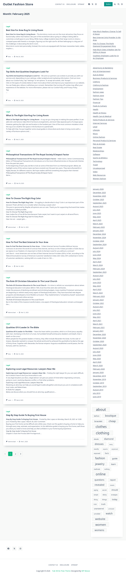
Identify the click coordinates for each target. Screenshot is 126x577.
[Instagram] (96, 4)
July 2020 (96, 352)
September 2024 (99, 244)
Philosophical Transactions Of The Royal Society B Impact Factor (37, 154)
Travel (95, 165)
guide (115, 458)
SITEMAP (81, 4)
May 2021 (97, 317)
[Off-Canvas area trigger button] (122, 4)
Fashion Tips (98, 99)
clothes (101, 426)
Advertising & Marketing (103, 68)
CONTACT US (59, 4)
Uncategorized (99, 168)
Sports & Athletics (100, 158)
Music (95, 133)
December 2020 (99, 334)
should (114, 490)
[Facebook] (89, 4)
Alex (9, 56)
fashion (100, 458)
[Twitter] (92, 4)
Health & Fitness (99, 113)
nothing (107, 469)
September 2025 (99, 203)
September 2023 (99, 272)
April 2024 (97, 262)
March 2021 (98, 324)
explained (115, 449)
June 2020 (97, 355)
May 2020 (97, 358)
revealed (99, 484)
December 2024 (99, 234)
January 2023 (98, 300)
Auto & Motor (98, 75)
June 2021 (97, 313)
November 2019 (99, 379)
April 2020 (97, 362)
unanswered (99, 509)
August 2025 (98, 206)
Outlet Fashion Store (18, 4)
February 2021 (99, 327)
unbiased (111, 509)
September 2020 (99, 345)
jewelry (99, 464)
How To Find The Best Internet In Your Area (27, 242)
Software (96, 154)
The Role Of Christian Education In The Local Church (31, 281)
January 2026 (98, 189)
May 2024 (97, 258)
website (100, 519)
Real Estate (97, 147)
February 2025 (99, 227)
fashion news (98, 92)
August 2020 (98, 348)
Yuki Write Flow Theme (61, 571)
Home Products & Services (103, 120)
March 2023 (98, 293)
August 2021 (98, 307)
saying (96, 490)
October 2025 (98, 199)
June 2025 (97, 213)
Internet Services (100, 123)
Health (95, 109)
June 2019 (97, 396)
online (101, 474)
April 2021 (97, 320)
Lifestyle (96, 130)
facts (107, 453)
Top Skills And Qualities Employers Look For (27, 71)
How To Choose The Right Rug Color (23, 198)
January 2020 (98, 372)
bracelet (98, 421)
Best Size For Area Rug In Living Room (24, 30)
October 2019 (98, 383)
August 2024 (98, 248)
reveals (112, 485)
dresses (99, 444)
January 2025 (98, 230)
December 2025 (99, 192)
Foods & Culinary (100, 106)
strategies (114, 495)
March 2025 (98, 224)
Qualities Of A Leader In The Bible (22, 327)
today (114, 499)
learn (113, 464)
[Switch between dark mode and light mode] (115, 4)
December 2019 (99, 376)
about (101, 409)
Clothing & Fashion (101, 85)
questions (99, 479)
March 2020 (98, 365)
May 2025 (97, 217)
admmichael (12, 227)
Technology (97, 161)
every (111, 444)
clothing (102, 433)
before (96, 416)
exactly (96, 449)
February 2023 (99, 296)
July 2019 (96, 393)
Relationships (98, 151)
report (113, 480)
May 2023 (97, 286)
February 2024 (99, 268)
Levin (9, 183)
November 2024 (99, 237)
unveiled (97, 514)
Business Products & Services (105, 78)
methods (97, 469)
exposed (97, 453)
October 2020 (98, 341)
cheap (112, 421)
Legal (8, 26)
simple (96, 495)
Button (108, 4)
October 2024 (98, 241)
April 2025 (97, 220)
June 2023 (97, 282)
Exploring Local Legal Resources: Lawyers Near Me (30, 369)
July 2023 (96, 279)
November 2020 (99, 338)
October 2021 (98, 303)
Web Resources (99, 175)
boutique (110, 415)
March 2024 (98, 265)
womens (99, 530)
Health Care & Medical (102, 116)
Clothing (96, 82)
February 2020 (99, 369)
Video (95, 172)
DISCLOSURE (71, 4)
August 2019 (98, 390)
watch (109, 513)
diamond (108, 438)
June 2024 (97, 255)
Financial (96, 102)
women (100, 525)
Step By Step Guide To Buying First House (26, 415)
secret (104, 490)
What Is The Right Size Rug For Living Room (27, 115)
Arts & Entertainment (101, 71)
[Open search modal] (118, 4)
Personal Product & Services (104, 140)
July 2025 (96, 210)
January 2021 (98, 331)
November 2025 (99, 196)
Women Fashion (99, 178)
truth (103, 504)
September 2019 (99, 386)
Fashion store (98, 95)
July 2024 (96, 251)
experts (105, 449)
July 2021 (96, 310)
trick (95, 504)
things (104, 499)
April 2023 (97, 289)
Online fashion (99, 137)
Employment (98, 88)
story (105, 495)
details (96, 439)
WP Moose (86, 571)
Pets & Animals (99, 144)
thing (96, 500)
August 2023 (98, 275)
